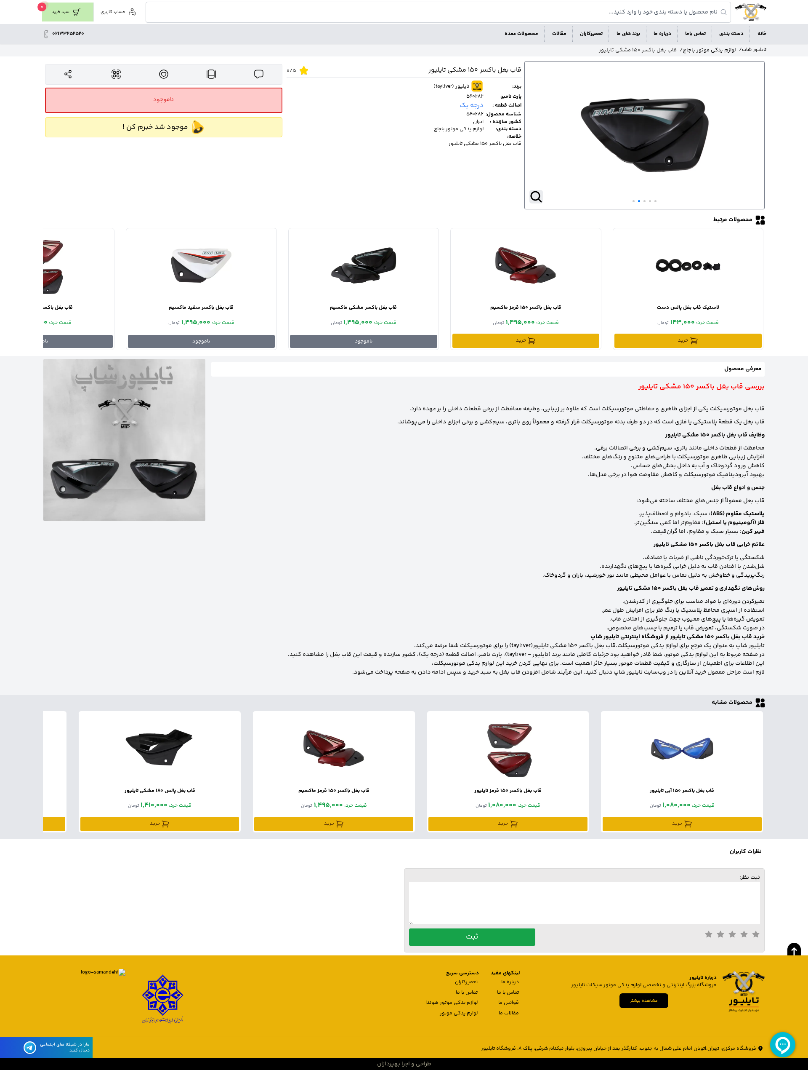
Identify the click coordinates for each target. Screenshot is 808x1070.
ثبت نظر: (749, 877)
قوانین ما (508, 1003)
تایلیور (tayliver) (451, 87)
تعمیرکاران (466, 982)
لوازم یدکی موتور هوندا (451, 1003)
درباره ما (510, 982)
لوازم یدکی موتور (459, 1013)
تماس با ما (508, 993)
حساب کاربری (113, 12)
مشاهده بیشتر (644, 1000)
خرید (683, 341)
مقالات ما (509, 1013)
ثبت (472, 937)
